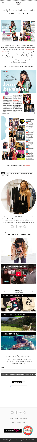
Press (11, 418)
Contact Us (16, 418)
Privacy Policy (23, 418)
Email (2, 367)
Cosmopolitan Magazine (26, 173)
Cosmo (7, 173)
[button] (34, 2)
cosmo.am (27, 165)
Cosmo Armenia (15, 173)
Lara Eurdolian (5, 175)
